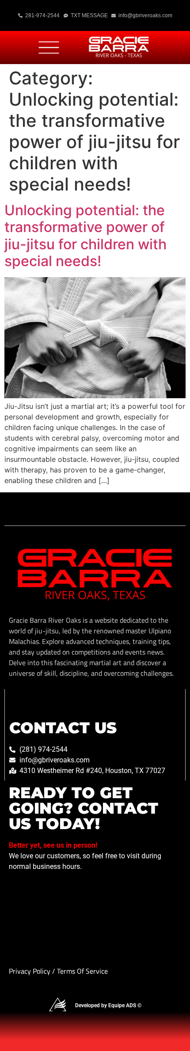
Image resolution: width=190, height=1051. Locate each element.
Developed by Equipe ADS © (108, 1005)
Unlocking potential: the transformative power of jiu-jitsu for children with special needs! (85, 236)
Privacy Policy (30, 971)
